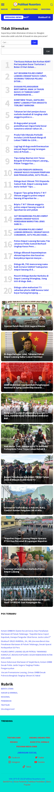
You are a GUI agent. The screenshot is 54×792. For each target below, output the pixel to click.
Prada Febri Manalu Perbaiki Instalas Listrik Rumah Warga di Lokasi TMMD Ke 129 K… (30, 137)
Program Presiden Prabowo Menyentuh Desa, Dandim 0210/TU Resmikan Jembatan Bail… (26, 416)
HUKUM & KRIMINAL (9, 692)
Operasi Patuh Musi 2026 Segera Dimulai (24, 326)
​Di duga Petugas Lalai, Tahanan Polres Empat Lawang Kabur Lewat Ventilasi (24, 355)
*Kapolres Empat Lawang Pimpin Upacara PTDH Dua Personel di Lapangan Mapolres (25, 540)
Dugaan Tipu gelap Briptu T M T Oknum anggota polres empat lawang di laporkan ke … (30, 195)
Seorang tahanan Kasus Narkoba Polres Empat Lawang (24, 570)
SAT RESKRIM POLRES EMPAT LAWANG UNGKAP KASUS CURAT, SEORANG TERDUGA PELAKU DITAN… (30, 77)
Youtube (41, 762)
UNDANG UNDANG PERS (39, 737)
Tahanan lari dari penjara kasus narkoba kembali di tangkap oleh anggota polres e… (31, 114)
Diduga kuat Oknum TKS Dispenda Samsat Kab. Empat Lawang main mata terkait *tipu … (31, 184)
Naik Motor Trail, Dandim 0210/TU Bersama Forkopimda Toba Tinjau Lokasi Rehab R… (26, 447)
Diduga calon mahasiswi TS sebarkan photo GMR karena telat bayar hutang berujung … (31, 290)
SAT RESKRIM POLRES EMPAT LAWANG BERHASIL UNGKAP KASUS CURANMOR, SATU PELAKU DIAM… (31, 232)
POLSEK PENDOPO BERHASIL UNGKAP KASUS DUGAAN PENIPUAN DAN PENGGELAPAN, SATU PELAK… (32, 172)
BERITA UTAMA (7, 688)
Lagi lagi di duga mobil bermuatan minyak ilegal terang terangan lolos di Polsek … (31, 149)
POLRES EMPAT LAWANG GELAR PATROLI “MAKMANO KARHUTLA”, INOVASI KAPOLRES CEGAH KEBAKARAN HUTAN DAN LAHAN (26, 654)
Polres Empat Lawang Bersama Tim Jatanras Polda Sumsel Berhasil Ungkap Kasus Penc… (32, 244)
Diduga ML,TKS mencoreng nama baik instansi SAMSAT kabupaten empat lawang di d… (31, 267)
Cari (2, 46)
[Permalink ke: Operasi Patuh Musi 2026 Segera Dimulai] (27, 316)
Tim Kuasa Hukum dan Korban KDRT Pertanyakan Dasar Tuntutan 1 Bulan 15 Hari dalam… (32, 64)
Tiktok (28, 766)
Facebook (16, 757)
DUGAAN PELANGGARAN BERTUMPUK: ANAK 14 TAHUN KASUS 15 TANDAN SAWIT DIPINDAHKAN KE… (29, 90)
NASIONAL (5, 696)
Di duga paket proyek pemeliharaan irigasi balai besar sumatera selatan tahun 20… (30, 126)
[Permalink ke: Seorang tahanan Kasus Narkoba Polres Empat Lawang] (27, 561)
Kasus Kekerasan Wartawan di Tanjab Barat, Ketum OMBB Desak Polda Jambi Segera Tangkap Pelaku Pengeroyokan (26, 665)
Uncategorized (7, 709)
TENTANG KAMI (14, 737)
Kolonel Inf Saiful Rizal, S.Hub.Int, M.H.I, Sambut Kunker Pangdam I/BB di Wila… (24, 509)
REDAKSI (14, 742)
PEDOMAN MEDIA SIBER (26, 746)
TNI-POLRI (5, 705)
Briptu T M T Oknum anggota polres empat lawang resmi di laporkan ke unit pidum (29, 207)
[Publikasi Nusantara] (27, 4)
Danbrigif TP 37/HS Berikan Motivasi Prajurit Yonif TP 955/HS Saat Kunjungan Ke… (27, 601)
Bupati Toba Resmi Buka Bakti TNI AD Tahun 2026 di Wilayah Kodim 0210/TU (26, 478)
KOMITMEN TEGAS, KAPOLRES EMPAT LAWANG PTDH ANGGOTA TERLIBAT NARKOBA (30, 103)
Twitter (41, 757)
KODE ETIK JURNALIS (39, 742)
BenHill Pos (7, 781)
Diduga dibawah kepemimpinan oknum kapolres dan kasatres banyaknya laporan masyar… (30, 255)
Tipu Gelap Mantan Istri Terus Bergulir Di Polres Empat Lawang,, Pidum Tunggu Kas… (31, 161)
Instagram (16, 762)
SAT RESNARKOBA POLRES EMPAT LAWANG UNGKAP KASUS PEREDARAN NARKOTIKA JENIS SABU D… (31, 220)
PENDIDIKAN (6, 700)
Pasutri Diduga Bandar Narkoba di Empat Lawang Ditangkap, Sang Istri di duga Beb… (31, 278)
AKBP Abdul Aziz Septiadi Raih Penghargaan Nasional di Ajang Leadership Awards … (26, 386)
